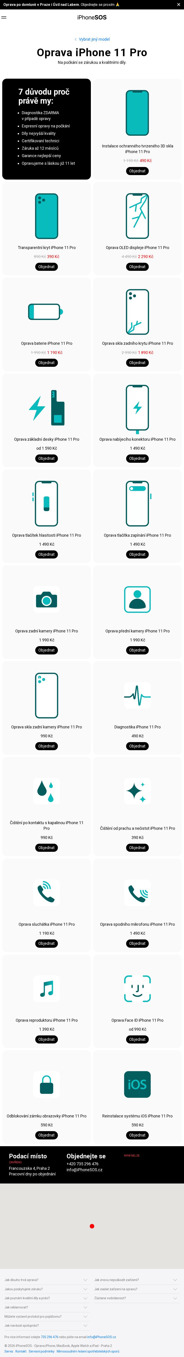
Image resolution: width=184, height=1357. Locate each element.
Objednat (137, 171)
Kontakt (20, 1351)
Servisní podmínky (42, 1351)
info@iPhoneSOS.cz (85, 1169)
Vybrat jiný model (94, 39)
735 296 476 (49, 1337)
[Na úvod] (92, 17)
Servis (8, 1351)
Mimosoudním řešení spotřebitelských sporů (88, 1351)
